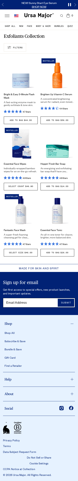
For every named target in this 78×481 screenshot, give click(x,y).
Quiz (70, 26)
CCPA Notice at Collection (19, 469)
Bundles (59, 26)
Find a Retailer (13, 366)
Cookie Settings (39, 463)
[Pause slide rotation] (69, 5)
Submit (66, 302)
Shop (8, 324)
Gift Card (10, 357)
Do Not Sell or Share (39, 457)
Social (9, 408)
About (9, 394)
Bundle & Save (13, 349)
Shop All (10, 26)
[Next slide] (75, 5)
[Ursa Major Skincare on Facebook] (71, 408)
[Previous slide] (3, 5)
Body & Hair (43, 26)
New (21, 26)
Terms (7, 446)
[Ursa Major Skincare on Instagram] (61, 408)
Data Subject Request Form (19, 452)
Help (8, 379)
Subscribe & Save (15, 341)
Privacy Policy (11, 440)
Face (29, 26)
